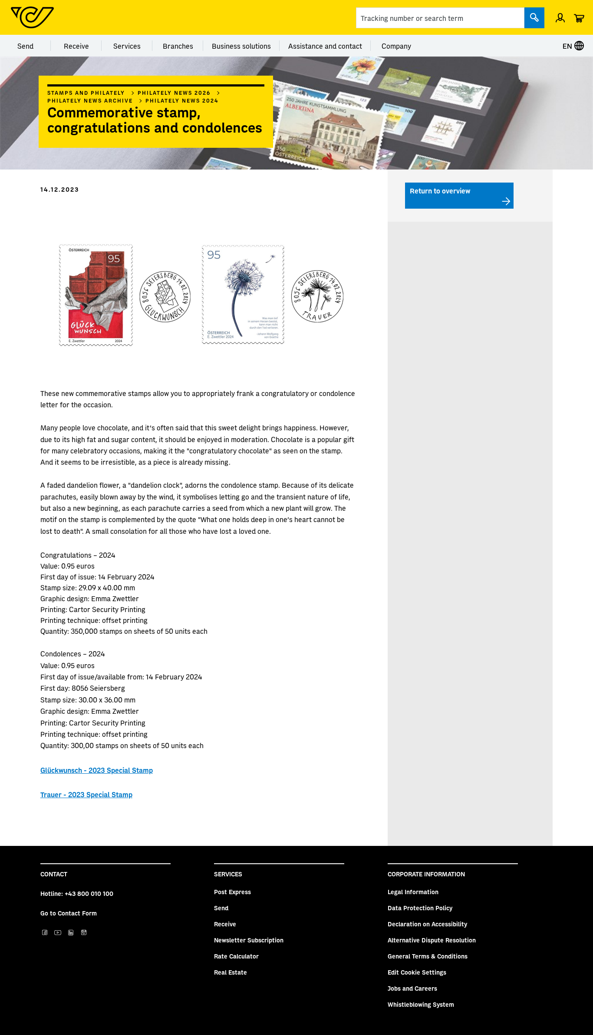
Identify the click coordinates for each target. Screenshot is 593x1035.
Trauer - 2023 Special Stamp (86, 794)
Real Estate (230, 972)
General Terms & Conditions (428, 956)
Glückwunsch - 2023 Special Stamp (96, 769)
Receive (76, 45)
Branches (178, 45)
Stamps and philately (86, 92)
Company (396, 45)
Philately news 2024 (181, 100)
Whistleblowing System (421, 1004)
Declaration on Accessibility (427, 924)
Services (127, 45)
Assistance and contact (325, 45)
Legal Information (413, 892)
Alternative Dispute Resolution (432, 940)
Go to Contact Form (68, 913)
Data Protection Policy (420, 908)
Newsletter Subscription (248, 940)
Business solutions (241, 45)
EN (568, 45)
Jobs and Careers (412, 988)
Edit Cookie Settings (417, 972)
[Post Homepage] (32, 17)
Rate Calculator (236, 956)
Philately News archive (90, 100)
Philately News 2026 (174, 92)
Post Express (232, 892)
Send (25, 45)
